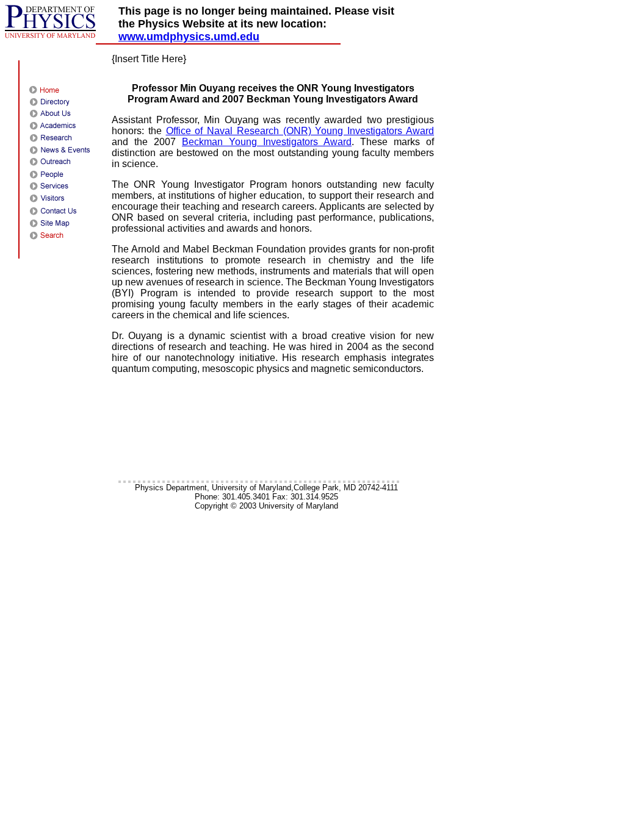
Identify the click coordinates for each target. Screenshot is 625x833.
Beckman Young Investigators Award (267, 142)
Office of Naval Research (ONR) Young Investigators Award (300, 131)
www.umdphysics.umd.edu (188, 36)
